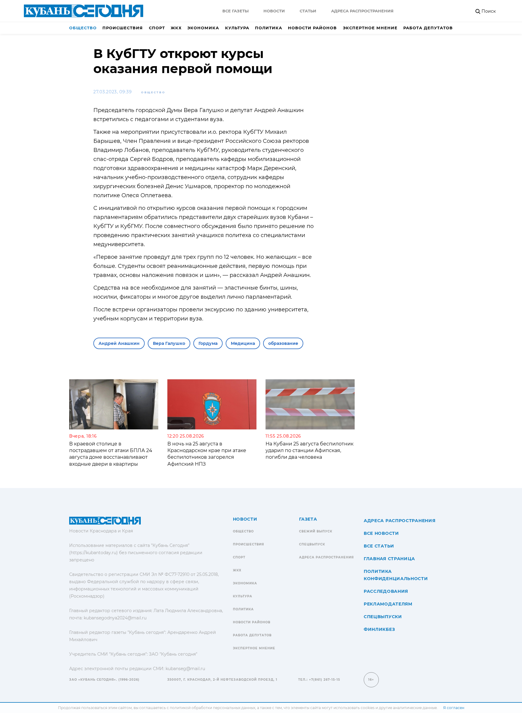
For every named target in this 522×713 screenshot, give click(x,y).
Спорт (157, 27)
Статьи (308, 10)
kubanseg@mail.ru (185, 668)
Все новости (381, 533)
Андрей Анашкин (119, 343)
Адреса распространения (362, 10)
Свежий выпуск (315, 531)
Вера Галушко (169, 343)
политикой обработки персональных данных (212, 707)
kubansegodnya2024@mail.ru (115, 618)
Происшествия (122, 27)
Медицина (243, 343)
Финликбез (379, 629)
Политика (268, 27)
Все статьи (379, 546)
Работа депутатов (428, 27)
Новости (274, 10)
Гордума (208, 343)
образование (283, 343)
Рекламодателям (388, 604)
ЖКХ (176, 27)
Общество (83, 27)
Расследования (386, 591)
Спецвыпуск (312, 544)
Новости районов (312, 27)
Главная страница (389, 558)
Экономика (203, 27)
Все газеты (235, 10)
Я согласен (453, 707)
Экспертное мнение (370, 27)
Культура (237, 27)
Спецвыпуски (383, 616)
